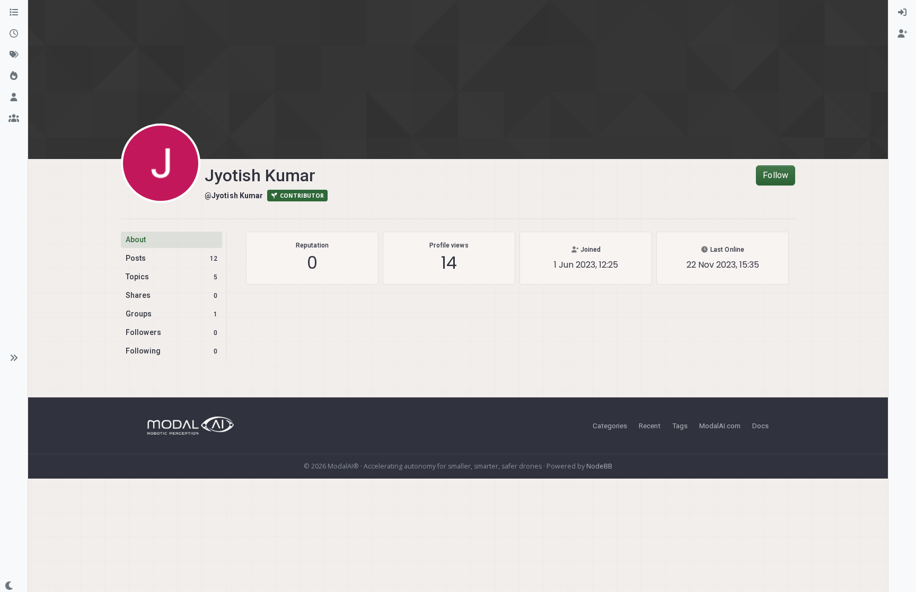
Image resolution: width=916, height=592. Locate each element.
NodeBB (599, 466)
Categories (610, 425)
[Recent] (13, 33)
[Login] (902, 12)
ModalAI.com (720, 425)
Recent (649, 425)
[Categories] (13, 12)
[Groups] (13, 118)
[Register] (902, 33)
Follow (775, 175)
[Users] (13, 97)
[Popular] (13, 76)
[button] (13, 357)
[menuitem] (902, 12)
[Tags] (13, 55)
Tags (680, 425)
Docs (760, 425)
